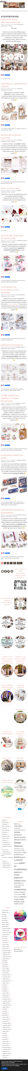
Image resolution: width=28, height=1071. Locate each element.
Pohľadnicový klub (7, 846)
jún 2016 (5, 1011)
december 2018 (6, 950)
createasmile (17, 828)
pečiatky (10, 281)
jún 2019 (5, 938)
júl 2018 (4, 960)
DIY (21, 846)
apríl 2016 (5, 1015)
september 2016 (7, 1005)
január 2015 (5, 1045)
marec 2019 (5, 944)
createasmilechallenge (19, 830)
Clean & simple (5, 826)
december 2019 (6, 928)
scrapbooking (20, 889)
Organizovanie (6, 844)
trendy (15, 894)
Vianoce (5, 861)
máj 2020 (4, 918)
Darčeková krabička (12, 345)
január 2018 (5, 972)
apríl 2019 (5, 942)
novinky (8, 78)
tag (13, 450)
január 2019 (5, 948)
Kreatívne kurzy (20, 24)
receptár (10, 183)
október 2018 (6, 954)
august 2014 (6, 1055)
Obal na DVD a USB (10, 188)
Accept (4, 1068)
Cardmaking (19, 240)
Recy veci (5, 849)
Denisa (24, 840)
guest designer (17, 850)
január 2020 (5, 926)
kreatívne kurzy (18, 854)
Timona (22, 892)
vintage (16, 899)
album (16, 824)
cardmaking (5, 502)
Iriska (25, 852)
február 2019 (6, 946)
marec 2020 (5, 922)
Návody (23, 294)
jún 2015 (5, 1035)
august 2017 (6, 983)
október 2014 (6, 1051)
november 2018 (6, 952)
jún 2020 (4, 916)
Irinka (21, 852)
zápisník (21, 903)
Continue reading (6, 71)
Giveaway (4, 832)
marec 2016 (5, 1017)
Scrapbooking (4, 25)
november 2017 (6, 976)
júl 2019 (4, 936)
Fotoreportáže (5, 830)
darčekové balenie (13, 502)
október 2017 (6, 979)
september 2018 (7, 956)
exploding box (6, 389)
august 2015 (6, 1031)
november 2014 (6, 1049)
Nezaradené (6, 842)
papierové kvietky (21, 181)
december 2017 (6, 974)
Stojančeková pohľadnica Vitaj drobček (10, 290)
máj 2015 (5, 1037)
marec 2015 (5, 1041)
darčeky (18, 502)
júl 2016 (4, 1009)
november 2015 (6, 1025)
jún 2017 (5, 987)
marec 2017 (5, 993)
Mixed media (6, 838)
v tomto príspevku (13, 304)
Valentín (19, 894)
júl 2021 (4, 914)
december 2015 (6, 1023)
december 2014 (6, 1047)
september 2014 (7, 1053)
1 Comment (9, 25)
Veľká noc (17, 897)
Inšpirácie (20, 140)
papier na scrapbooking (17, 128)
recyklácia (17, 887)
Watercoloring (6, 867)
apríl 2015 (5, 1039)
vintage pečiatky (18, 450)
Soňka (16, 892)
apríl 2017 (5, 991)
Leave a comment (11, 141)
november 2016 (6, 1001)
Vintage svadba (6, 865)
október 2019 (5, 930)
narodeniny (16, 863)
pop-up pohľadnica (9, 339)
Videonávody (6, 863)
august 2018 (6, 958)
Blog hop (4, 820)
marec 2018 (5, 968)
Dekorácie (20, 88)
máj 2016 (5, 1013)
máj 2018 (5, 964)
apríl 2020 (4, 920)
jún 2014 (5, 1057)
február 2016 (6, 1019)
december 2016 (6, 999)
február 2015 (6, 1043)
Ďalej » (20, 563)
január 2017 (5, 997)
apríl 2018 (5, 966)
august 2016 (6, 1007)
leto (8, 448)
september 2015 (7, 1029)
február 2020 (5, 924)
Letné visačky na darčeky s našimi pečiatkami (10, 398)
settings (17, 1065)
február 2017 (6, 995)
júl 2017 (4, 985)
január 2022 (5, 910)
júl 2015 (4, 1033)
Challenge (4, 824)
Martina (5, 78)
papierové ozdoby (8, 130)
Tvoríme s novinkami (8, 857)
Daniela (17, 832)
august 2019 (6, 934)
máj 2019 (5, 940)
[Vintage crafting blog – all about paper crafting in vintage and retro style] (14, 7)
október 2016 (6, 1003)
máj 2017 (5, 989)
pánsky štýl (21, 885)
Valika (23, 894)
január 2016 (5, 1021)
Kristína (9, 128)
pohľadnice (15, 281)
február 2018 (6, 970)
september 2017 (7, 981)
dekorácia (5, 128)
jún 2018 (5, 962)
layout (23, 857)
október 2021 (5, 912)
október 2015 (6, 1027)
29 (14, 563)
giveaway (22, 848)
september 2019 (7, 932)
